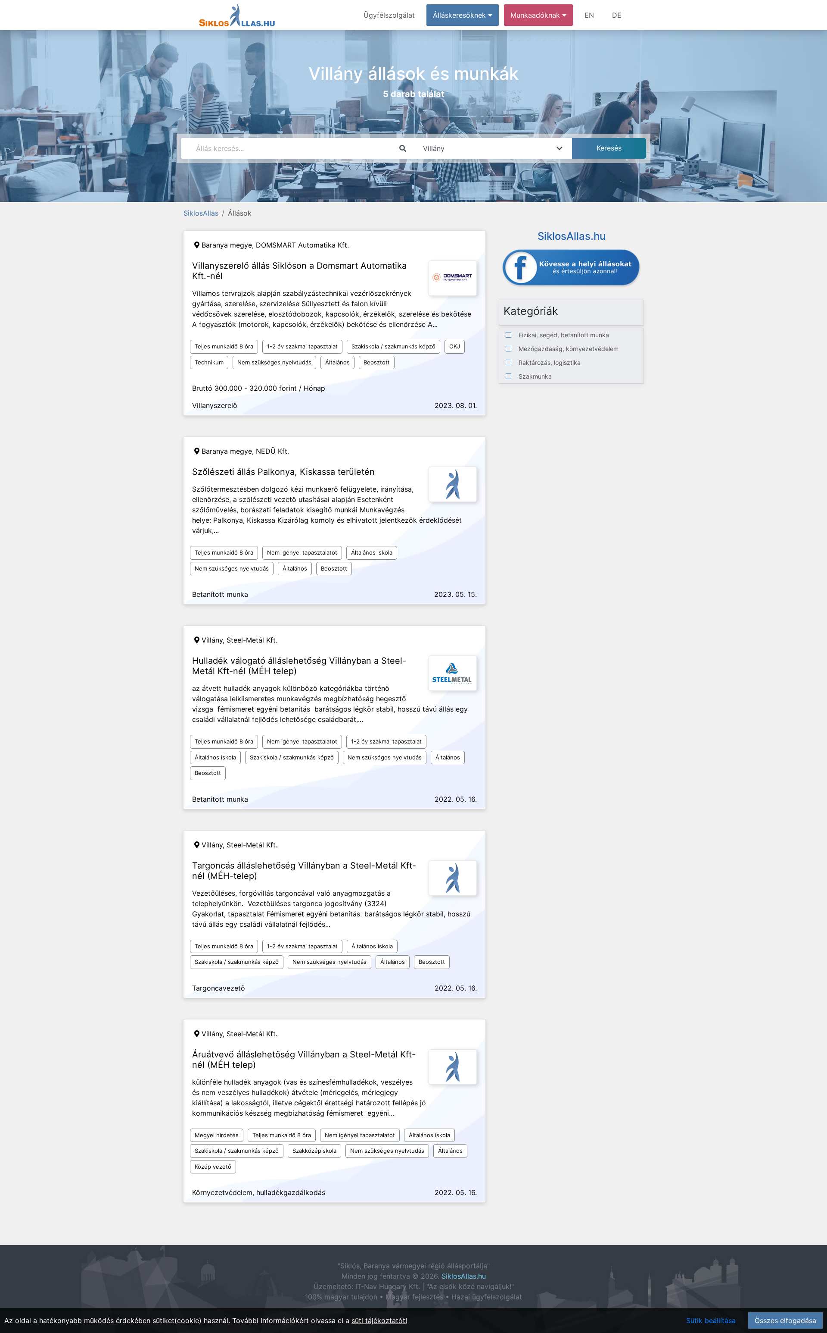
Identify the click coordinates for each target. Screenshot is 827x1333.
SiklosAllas (200, 213)
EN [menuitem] (589, 15)
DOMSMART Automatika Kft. (302, 245)
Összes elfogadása (785, 1320)
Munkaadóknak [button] (536, 15)
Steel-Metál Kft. (252, 640)
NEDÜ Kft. (272, 451)
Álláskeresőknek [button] (460, 15)
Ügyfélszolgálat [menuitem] (389, 15)
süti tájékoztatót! (379, 1320)
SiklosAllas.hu (463, 1276)
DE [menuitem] (617, 15)
